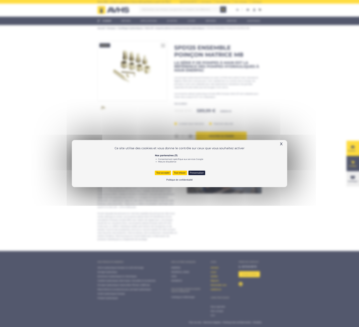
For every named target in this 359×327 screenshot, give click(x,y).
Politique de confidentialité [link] (179, 180)
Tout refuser (180, 173)
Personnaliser (197, 173)
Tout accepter (163, 173)
